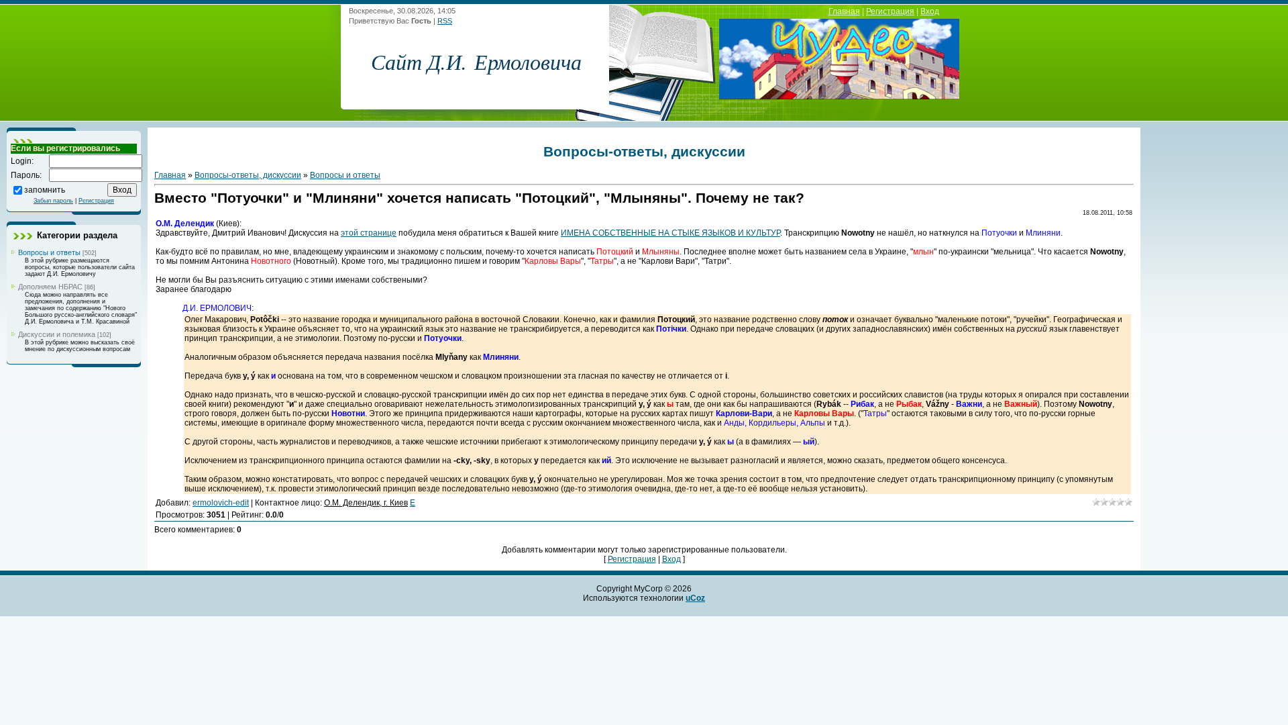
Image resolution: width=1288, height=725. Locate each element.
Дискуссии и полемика (56, 334)
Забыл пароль (53, 200)
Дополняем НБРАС (50, 287)
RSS (444, 21)
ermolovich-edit (221, 503)
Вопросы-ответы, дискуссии (248, 175)
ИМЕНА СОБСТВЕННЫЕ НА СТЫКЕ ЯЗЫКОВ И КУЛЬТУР (670, 233)
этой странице (368, 233)
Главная (844, 11)
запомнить (44, 189)
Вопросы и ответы (49, 252)
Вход (929, 11)
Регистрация (890, 11)
